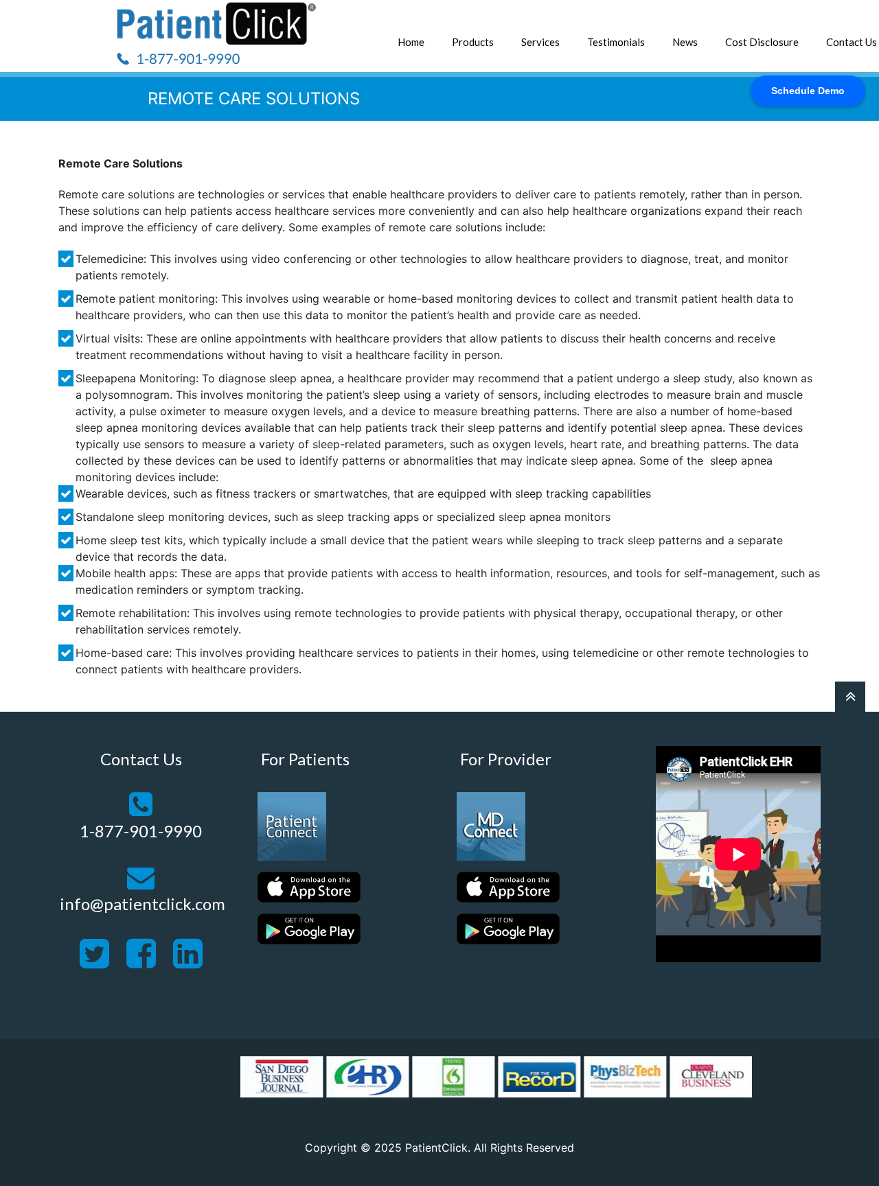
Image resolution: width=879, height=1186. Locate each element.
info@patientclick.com (142, 904)
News (685, 42)
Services (540, 42)
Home (411, 42)
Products (473, 42)
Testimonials (616, 42)
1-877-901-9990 (141, 831)
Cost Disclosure (762, 42)
